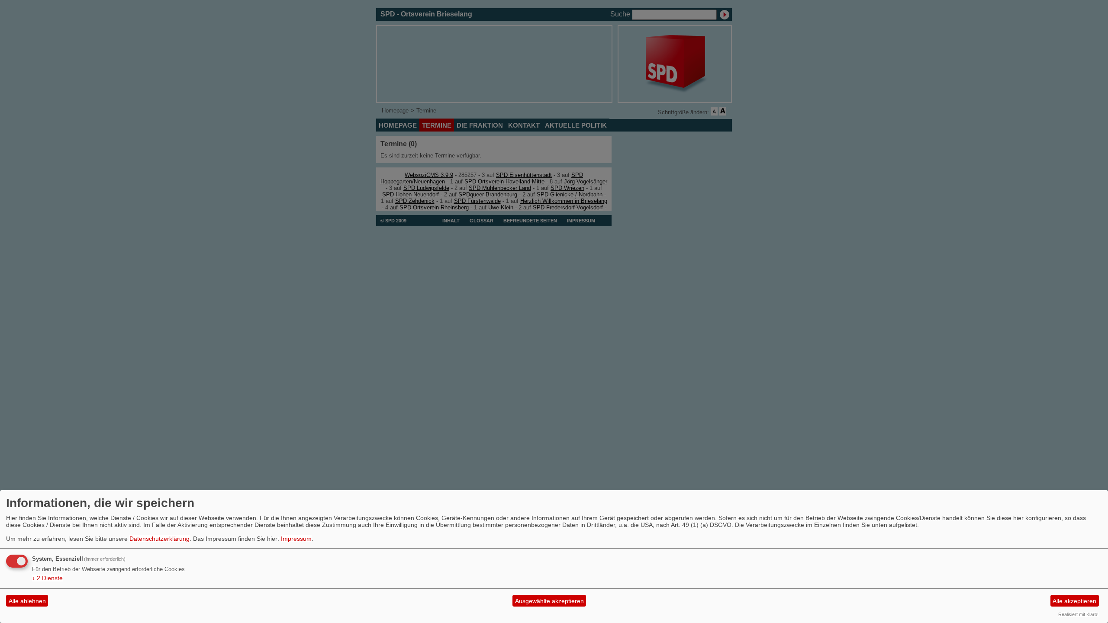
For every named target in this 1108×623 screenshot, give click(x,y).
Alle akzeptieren (1074, 600)
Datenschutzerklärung (159, 538)
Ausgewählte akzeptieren (549, 600)
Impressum (296, 538)
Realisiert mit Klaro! (1078, 614)
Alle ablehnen (27, 600)
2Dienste (47, 578)
